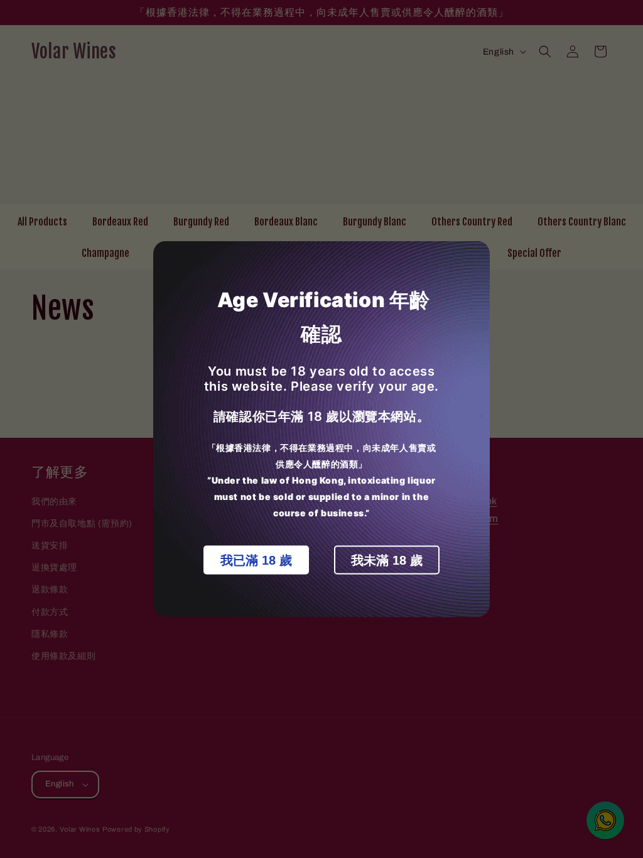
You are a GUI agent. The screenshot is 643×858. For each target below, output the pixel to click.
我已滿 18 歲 (256, 560)
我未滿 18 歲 (387, 560)
